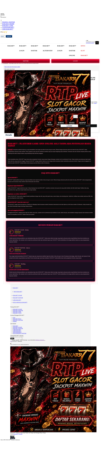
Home (3, 63)
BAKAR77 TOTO (17, 313)
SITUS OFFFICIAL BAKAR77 (20, 302)
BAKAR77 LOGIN (17, 295)
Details (8, 135)
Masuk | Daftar (8, 22)
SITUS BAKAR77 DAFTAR (19, 333)
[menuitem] (10, 45)
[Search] (97, 42)
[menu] (48, 50)
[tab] (8, 135)
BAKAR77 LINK (7, 25)
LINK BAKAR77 (7, 29)
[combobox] (92, 42)
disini (95, 103)
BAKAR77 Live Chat (18, 320)
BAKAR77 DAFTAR (18, 297)
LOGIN (75, 61)
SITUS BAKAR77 (18, 291)
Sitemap (15, 321)
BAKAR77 (10, 149)
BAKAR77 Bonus (17, 318)
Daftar (9, 36)
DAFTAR (25, 61)
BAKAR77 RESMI (8, 24)
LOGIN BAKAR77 (8, 27)
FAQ (14, 317)
